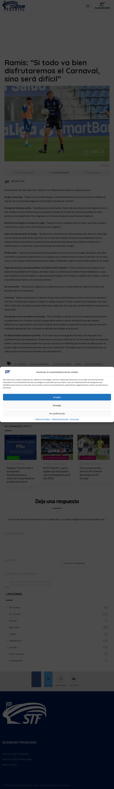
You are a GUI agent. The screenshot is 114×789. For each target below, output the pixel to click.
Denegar (57, 405)
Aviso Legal (74, 419)
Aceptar (57, 397)
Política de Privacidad (60, 419)
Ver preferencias (57, 413)
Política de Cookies (42, 419)
